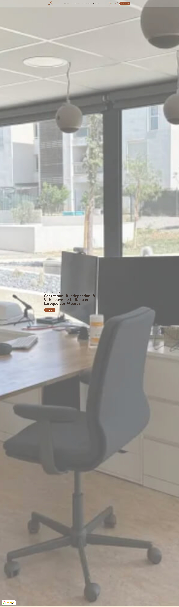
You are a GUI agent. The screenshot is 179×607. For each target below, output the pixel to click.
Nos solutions (77, 3)
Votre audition (67, 3)
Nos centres (87, 3)
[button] (9, 602)
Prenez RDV (113, 3)
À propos (95, 3)
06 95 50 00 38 (125, 3)
